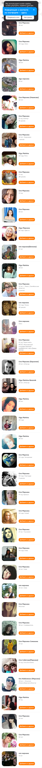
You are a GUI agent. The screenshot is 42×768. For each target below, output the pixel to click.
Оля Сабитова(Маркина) (28, 660)
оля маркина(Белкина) (28, 247)
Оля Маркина (24, 23)
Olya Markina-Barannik (27, 380)
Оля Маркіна (24, 455)
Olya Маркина (24, 228)
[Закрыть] (34, 10)
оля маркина (24, 303)
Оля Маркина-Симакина (28, 641)
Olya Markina (24, 153)
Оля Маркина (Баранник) (29, 362)
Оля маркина (24, 321)
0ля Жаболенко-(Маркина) (29, 679)
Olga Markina (24, 60)
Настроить (28, 17)
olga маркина (24, 79)
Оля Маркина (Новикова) (29, 97)
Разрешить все (13, 17)
